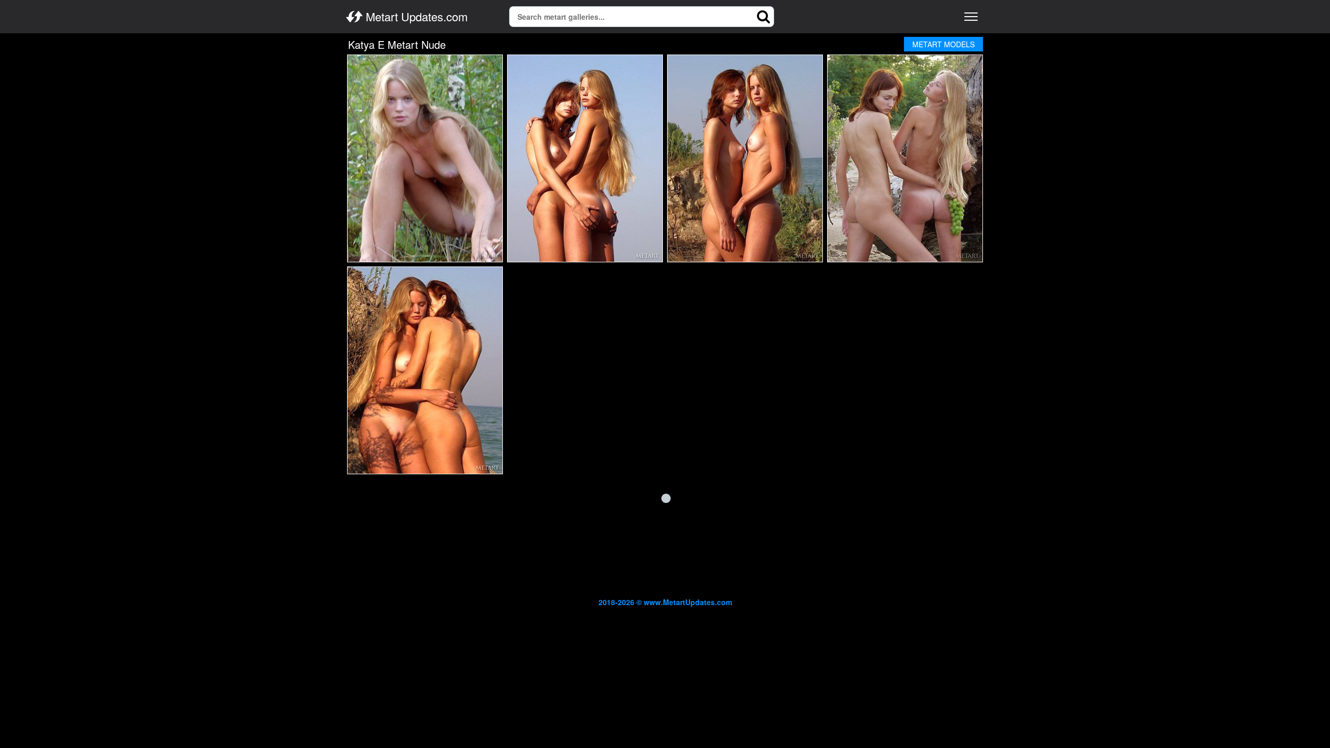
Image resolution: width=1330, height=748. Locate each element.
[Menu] (971, 16)
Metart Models (943, 44)
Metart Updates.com (415, 16)
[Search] (763, 16)
